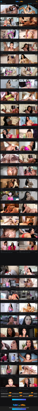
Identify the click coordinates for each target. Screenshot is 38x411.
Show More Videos (19, 399)
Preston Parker (3, 28)
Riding (8, 90)
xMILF (36, 376)
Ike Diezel (2, 53)
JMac (1, 90)
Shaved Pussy (28, 90)
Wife (24, 78)
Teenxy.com (28, 393)
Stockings (9, 215)
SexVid (18, 28)
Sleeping (4, 314)
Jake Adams (21, 28)
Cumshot (24, 28)
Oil (27, 78)
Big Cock (28, 53)
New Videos (30, 3)
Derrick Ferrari (2, 78)
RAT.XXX (17, 53)
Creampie (13, 277)
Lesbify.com (6, 396)
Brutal (27, 289)
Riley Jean (4, 277)
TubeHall (19, 1)
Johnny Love (21, 252)
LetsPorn (17, 90)
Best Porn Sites (28, 396)
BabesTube (17, 289)
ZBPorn (36, 28)
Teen (7, 53)
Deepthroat (27, 28)
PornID (36, 190)
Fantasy (7, 389)
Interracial (26, 103)
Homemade (25, 202)
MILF (9, 28)
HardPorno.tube (35, 165)
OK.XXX (18, 165)
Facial (25, 190)
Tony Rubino (2, 376)
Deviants (17, 314)
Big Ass (9, 78)
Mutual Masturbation (3, 103)
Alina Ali (2, 364)
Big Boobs (11, 28)
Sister (20, 339)
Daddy (4, 364)
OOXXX (18, 389)
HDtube (36, 78)
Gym (22, 140)
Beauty (7, 314)
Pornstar (31, 53)
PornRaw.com (17, 393)
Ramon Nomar (21, 53)
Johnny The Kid (21, 190)
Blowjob (31, 28)
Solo (4, 202)
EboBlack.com (6, 393)
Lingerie (24, 90)
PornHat (17, 202)
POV (9, 53)
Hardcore (6, 28)
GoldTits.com (17, 396)
